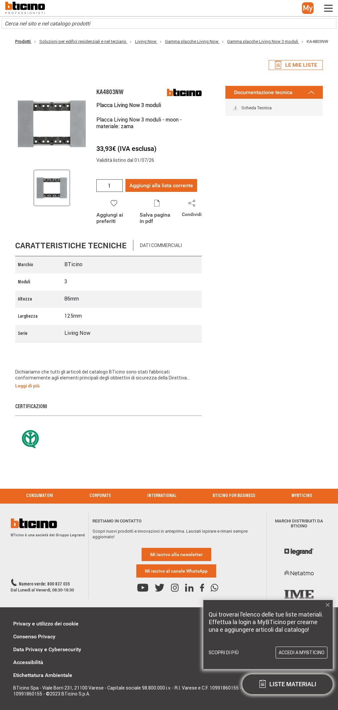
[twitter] (159, 588)
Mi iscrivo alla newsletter (176, 554)
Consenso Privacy (34, 636)
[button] (308, 8)
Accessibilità (28, 662)
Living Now (146, 41)
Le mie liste (301, 65)
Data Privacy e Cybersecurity (47, 649)
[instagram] (175, 588)
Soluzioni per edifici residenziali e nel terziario (83, 41)
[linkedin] (189, 588)
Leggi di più (27, 385)
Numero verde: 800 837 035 (44, 584)
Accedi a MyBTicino (301, 653)
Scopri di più (224, 653)
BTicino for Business (234, 496)
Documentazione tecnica (263, 92)
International (161, 496)
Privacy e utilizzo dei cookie (46, 624)
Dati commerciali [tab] (161, 245)
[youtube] (142, 588)
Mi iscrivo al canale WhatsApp (176, 571)
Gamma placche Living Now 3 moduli (263, 41)
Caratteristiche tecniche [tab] (70, 245)
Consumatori (39, 496)
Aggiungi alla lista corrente (161, 185)
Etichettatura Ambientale (42, 675)
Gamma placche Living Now (192, 41)
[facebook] (202, 588)
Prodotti (23, 41)
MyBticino (301, 496)
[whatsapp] (214, 588)
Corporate (100, 496)
